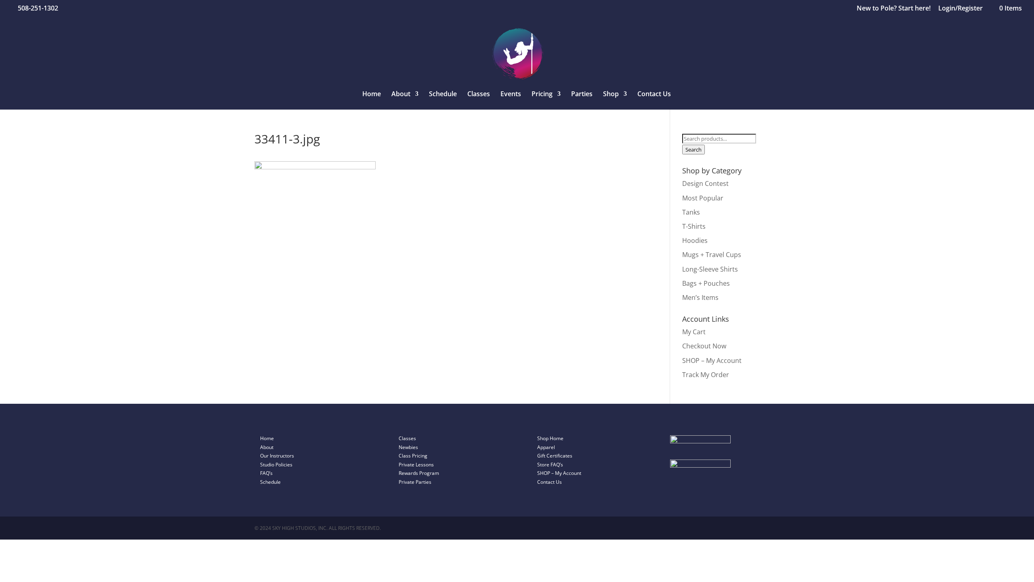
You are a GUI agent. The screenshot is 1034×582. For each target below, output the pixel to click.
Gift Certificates (554, 455)
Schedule (443, 94)
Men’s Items (700, 297)
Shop (611, 94)
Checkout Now (704, 346)
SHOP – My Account (712, 360)
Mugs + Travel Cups (711, 254)
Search (693, 149)
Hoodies (695, 240)
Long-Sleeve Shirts (710, 269)
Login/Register (960, 9)
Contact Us (654, 94)
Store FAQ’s (550, 464)
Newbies (408, 447)
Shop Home (550, 438)
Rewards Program (419, 473)
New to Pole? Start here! (894, 9)
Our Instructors (277, 455)
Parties (582, 94)
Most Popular (702, 198)
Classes (478, 94)
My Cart (694, 331)
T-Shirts (694, 226)
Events (510, 94)
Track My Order (705, 374)
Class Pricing (413, 455)
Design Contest (705, 183)
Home (371, 94)
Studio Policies (276, 464)
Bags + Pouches (706, 283)
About (266, 447)
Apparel (546, 447)
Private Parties (415, 482)
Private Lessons (416, 464)
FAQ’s (266, 473)
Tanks (691, 212)
